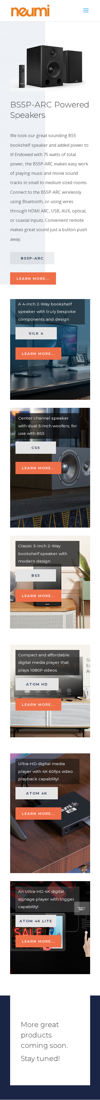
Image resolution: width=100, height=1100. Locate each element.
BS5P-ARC (32, 258)
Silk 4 (36, 333)
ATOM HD (37, 684)
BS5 (35, 575)
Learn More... (33, 278)
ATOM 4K (36, 793)
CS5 (35, 448)
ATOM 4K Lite (35, 921)
